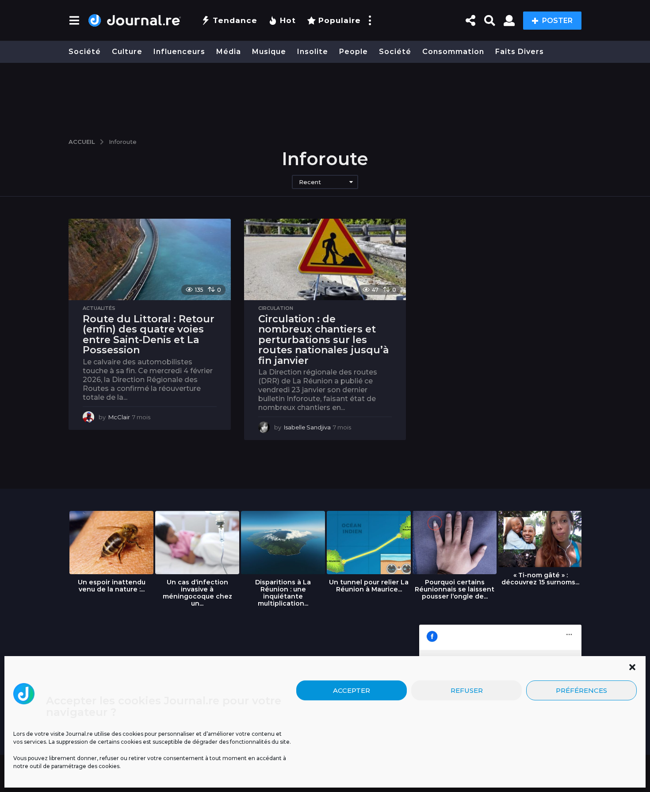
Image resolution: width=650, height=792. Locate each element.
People (353, 51)
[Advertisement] (325, 96)
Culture (127, 51)
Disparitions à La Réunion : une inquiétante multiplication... (283, 592)
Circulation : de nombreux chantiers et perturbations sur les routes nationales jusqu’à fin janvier (323, 340)
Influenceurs (179, 51)
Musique (269, 51)
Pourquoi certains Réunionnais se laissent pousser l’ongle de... (454, 589)
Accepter (351, 690)
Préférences (581, 690)
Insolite (312, 51)
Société (85, 51)
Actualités (99, 308)
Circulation (275, 308)
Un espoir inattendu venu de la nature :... (111, 585)
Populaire (339, 20)
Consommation (453, 51)
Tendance (235, 20)
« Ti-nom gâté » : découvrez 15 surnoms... (540, 578)
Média (228, 51)
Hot (288, 20)
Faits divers (519, 51)
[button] (632, 667)
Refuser (467, 690)
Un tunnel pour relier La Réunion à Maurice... (369, 585)
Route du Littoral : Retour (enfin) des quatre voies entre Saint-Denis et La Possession (148, 334)
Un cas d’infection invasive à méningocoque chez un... (197, 592)
